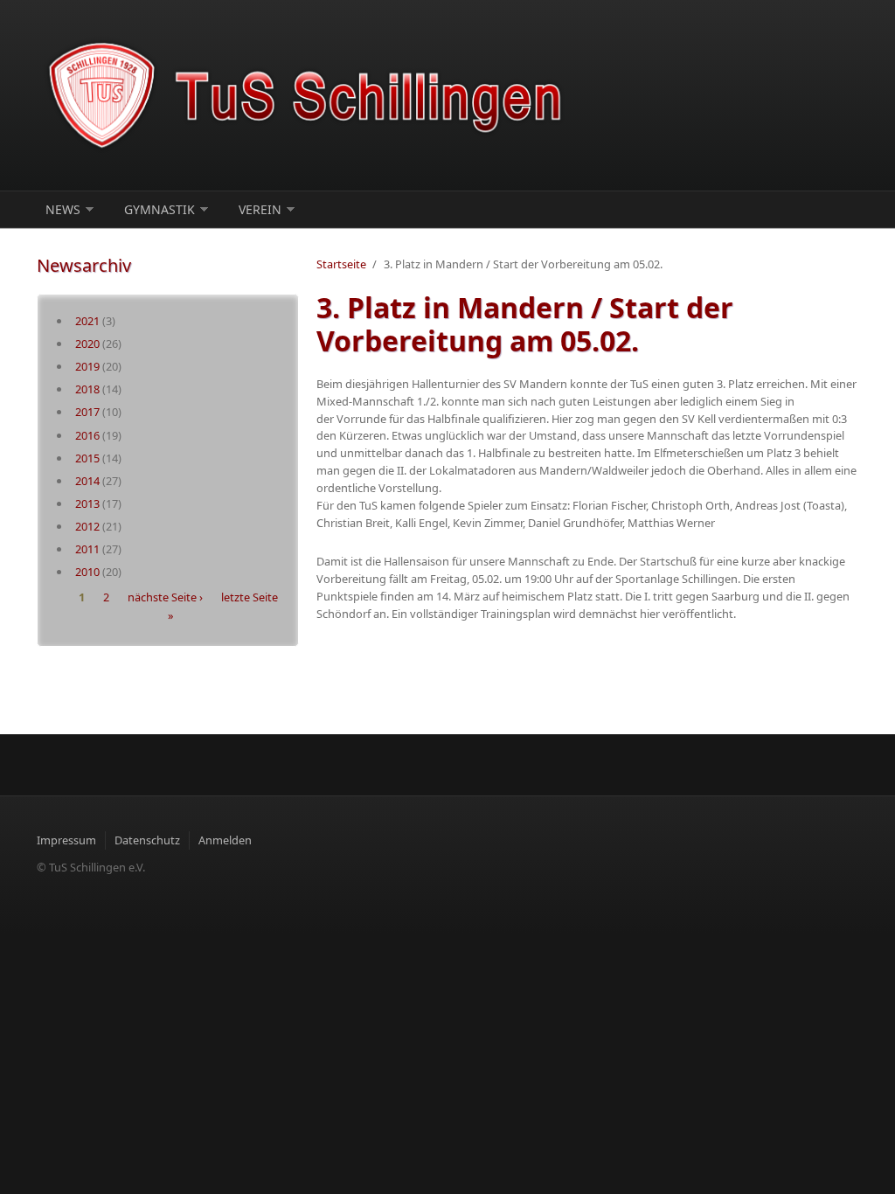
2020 (87, 343)
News (62, 209)
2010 (87, 572)
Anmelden (225, 840)
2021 (87, 321)
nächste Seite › (165, 598)
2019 (87, 366)
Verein (260, 209)
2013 (87, 503)
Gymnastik (159, 209)
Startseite (341, 264)
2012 (87, 526)
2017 (87, 412)
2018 (87, 389)
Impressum (66, 840)
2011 (87, 549)
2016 (87, 435)
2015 (87, 458)
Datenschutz (147, 840)
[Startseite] (308, 95)
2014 (87, 481)
